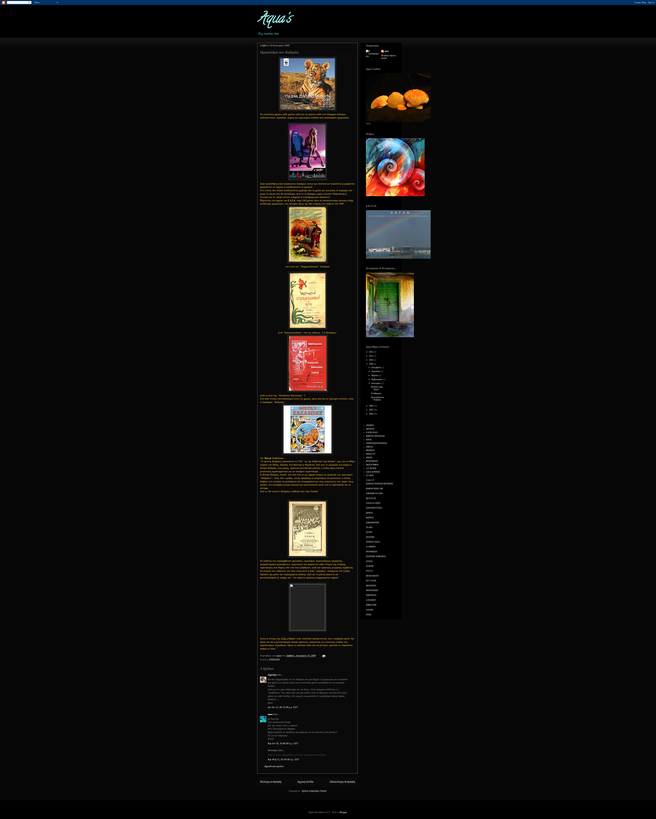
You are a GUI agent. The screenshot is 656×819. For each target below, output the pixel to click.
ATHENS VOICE (373, 542)
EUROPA (369, 566)
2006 (371, 414)
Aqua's (274, 19)
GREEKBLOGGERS (374, 493)
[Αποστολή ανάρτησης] (323, 655)
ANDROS (370, 425)
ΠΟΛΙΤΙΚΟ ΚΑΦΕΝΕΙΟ (376, 556)
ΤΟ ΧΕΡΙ (369, 475)
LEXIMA (369, 610)
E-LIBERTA (370, 546)
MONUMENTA (372, 576)
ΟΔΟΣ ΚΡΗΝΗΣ (373, 472)
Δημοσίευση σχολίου (274, 766)
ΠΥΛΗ (368, 614)
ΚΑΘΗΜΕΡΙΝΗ (372, 522)
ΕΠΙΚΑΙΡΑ (274, 659)
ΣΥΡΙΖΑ (369, 561)
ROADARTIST (372, 461)
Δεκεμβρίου (376, 367)
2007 (371, 410)
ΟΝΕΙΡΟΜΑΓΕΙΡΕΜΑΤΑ (376, 443)
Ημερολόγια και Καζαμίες (377, 398)
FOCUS (369, 571)
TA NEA (369, 527)
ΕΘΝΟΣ (369, 513)
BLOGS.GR (371, 498)
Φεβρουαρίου (377, 379)
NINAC (369, 439)
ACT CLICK (371, 580)
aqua (270, 714)
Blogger (343, 812)
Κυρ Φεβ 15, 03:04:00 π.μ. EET (283, 759)
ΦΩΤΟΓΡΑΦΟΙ (372, 465)
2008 (371, 406)
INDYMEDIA (371, 551)
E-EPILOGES (371, 432)
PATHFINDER (372, 590)
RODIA (369, 457)
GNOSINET (371, 600)
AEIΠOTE (370, 429)
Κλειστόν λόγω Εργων (377, 388)
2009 (371, 364)
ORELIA (369, 447)
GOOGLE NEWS (373, 503)
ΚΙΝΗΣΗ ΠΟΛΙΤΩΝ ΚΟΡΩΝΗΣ (379, 483)
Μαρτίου (375, 375)
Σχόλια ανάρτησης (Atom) (314, 791)
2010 (371, 360)
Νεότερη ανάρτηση (270, 781)
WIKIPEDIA (371, 595)
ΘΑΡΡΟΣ (370, 517)
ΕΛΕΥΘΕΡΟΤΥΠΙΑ (374, 508)
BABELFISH (371, 605)
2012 (371, 352)
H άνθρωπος (376, 393)
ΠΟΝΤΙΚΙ (370, 537)
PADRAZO (370, 450)
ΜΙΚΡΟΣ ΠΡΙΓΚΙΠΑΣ (375, 436)
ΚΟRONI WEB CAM (374, 488)
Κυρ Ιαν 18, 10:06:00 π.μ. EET (283, 743)
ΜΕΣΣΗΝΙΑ (371, 585)
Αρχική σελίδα (305, 781)
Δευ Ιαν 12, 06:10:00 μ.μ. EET (283, 707)
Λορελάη (272, 675)
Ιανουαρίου (376, 383)
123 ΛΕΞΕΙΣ (371, 468)
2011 (371, 356)
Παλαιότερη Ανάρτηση (342, 781)
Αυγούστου (376, 371)
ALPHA (369, 532)
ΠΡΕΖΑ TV (370, 454)
